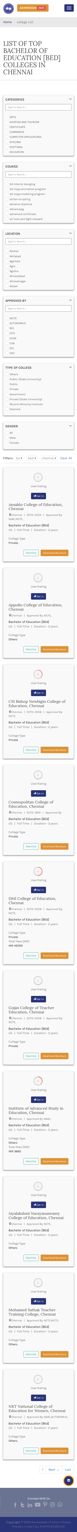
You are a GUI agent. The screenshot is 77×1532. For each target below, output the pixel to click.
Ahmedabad (17, 276)
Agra (12, 266)
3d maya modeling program (27, 194)
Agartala (15, 261)
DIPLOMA (15, 142)
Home (7, 22)
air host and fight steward (26, 219)
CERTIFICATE (17, 127)
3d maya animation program (28, 189)
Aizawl (14, 286)
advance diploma (21, 204)
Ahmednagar (18, 281)
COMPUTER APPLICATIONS (25, 136)
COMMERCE (17, 132)
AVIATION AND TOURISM (24, 122)
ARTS (13, 117)
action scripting (20, 199)
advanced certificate (23, 214)
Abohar (14, 251)
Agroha (14, 271)
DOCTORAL (16, 147)
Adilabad (15, 256)
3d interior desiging (22, 184)
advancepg (17, 209)
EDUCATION (17, 152)
